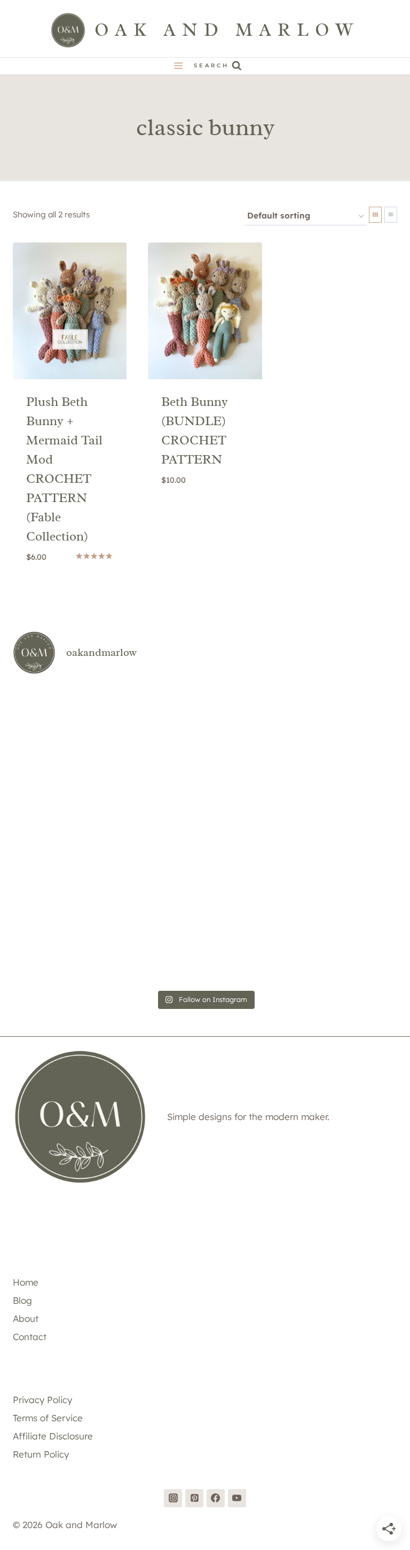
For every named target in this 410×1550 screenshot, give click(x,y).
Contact (29, 1336)
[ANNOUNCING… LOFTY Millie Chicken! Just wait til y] (75, 872)
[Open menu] (178, 66)
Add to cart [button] (205, 508)
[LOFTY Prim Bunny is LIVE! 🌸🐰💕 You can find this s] (75, 947)
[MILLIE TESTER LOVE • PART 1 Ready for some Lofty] (205, 722)
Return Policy (41, 1454)
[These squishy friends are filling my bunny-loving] (335, 947)
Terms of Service (48, 1417)
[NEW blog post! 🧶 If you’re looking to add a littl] (335, 797)
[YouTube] (237, 1498)
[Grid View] (375, 215)
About (25, 1318)
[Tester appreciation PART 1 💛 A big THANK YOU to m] (335, 872)
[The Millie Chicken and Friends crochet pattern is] (335, 722)
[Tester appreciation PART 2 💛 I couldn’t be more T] (205, 872)
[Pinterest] (194, 1498)
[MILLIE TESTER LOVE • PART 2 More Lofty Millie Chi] (75, 722)
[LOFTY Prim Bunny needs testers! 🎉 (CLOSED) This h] (205, 947)
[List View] (390, 215)
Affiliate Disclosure (53, 1436)
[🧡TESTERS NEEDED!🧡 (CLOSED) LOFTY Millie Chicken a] (205, 797)
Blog (22, 1300)
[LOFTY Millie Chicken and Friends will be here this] (75, 797)
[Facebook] (216, 1498)
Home (25, 1282)
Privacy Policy (42, 1399)
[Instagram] (173, 1498)
